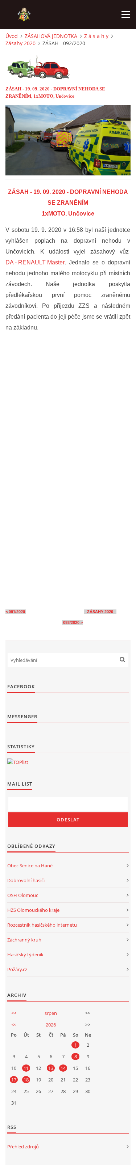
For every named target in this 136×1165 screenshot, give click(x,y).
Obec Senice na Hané (30, 865)
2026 (51, 1024)
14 (63, 1068)
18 (26, 1079)
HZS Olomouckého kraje (33, 910)
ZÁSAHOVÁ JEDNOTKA (51, 36)
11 (26, 1068)
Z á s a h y (96, 36)
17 (13, 1079)
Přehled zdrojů (23, 1146)
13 (50, 1068)
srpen (51, 1013)
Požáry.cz (17, 969)
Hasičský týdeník (25, 954)
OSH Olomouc (22, 895)
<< (13, 1013)
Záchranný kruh (24, 939)
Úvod (11, 36)
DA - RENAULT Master (35, 262)
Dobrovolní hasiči (26, 880)
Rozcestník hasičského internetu (42, 925)
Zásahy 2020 (20, 43)
